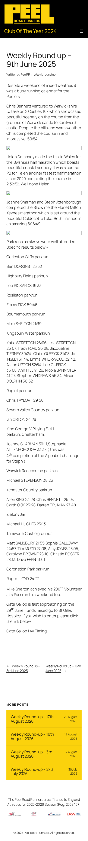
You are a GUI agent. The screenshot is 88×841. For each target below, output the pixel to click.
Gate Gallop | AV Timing (26, 631)
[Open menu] (81, 31)
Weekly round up (45, 74)
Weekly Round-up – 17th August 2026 (32, 719)
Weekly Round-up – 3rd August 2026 (31, 754)
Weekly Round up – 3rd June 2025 (23, 668)
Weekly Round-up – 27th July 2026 (32, 771)
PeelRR (25, 74)
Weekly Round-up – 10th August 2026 (32, 736)
